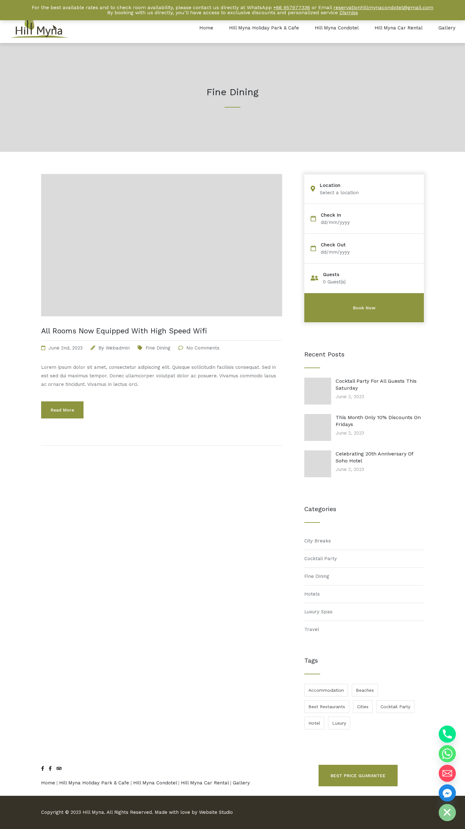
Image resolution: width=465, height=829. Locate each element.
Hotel (314, 723)
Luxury (339, 723)
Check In (331, 215)
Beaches (365, 690)
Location (330, 185)
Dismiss (348, 12)
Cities (363, 706)
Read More (62, 409)
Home (206, 28)
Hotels (312, 594)
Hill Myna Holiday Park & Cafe (264, 28)
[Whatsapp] (447, 753)
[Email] (447, 773)
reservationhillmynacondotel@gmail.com (383, 7)
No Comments (203, 348)
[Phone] (447, 734)
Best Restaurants (326, 706)
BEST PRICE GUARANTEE (358, 775)
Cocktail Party (320, 558)
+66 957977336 (291, 7)
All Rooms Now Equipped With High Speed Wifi (124, 331)
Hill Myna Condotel (337, 28)
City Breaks (317, 541)
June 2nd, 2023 (65, 348)
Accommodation (326, 690)
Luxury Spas (318, 612)
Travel (311, 629)
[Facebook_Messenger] (447, 792)
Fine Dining (158, 348)
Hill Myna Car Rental (399, 28)
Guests (331, 274)
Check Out (333, 245)
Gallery (447, 28)
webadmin (118, 348)
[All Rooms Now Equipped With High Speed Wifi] (161, 324)
